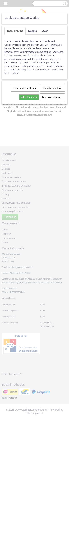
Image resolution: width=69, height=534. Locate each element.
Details (32, 30)
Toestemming (15, 30)
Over (45, 30)
